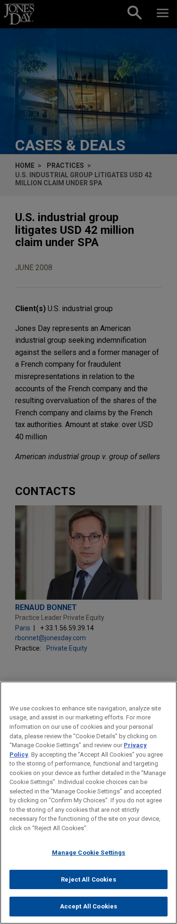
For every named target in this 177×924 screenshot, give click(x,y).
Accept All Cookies (88, 906)
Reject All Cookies (88, 879)
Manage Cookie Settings (89, 852)
